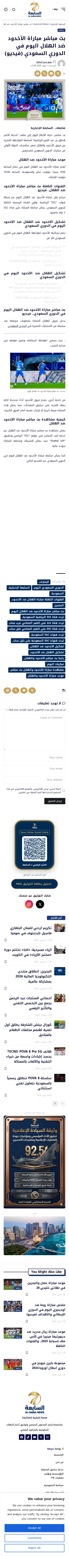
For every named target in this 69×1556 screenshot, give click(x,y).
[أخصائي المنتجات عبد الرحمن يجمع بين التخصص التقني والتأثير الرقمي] (59, 998)
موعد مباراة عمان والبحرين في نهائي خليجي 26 (46, 1285)
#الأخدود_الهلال (52, 291)
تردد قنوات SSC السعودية (47, 634)
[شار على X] (40, 904)
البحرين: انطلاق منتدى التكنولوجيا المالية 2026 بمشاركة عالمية (33, 976)
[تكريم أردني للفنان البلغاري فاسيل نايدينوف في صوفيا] (59, 928)
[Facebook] (21, 1437)
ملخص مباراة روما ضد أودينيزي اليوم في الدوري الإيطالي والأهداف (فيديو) (45, 1309)
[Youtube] (34, 1437)
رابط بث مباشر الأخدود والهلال (44, 658)
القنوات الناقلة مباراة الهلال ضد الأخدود (38, 599)
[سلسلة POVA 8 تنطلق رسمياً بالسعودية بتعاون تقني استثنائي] (59, 1078)
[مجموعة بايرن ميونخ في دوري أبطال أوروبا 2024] (13, 1364)
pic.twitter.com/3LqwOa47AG (27, 291)
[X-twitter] (41, 1437)
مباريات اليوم (55, 664)
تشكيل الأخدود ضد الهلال (47, 646)
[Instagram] (47, 1437)
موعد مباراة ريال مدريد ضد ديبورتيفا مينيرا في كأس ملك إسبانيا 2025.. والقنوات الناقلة (45, 1338)
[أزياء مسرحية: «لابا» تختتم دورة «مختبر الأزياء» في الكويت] (59, 949)
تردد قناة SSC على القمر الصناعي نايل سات (36, 628)
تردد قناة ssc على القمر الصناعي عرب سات (36, 622)
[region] (34, 1524)
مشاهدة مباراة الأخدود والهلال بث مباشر (37, 669)
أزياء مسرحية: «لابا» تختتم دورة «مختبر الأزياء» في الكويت (28, 952)
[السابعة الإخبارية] (34, 9)
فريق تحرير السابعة (44, 62)
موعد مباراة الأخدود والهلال (46, 675)
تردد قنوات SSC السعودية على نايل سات (38, 640)
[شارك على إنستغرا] (29, 904)
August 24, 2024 (52, 264)
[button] (62, 9)
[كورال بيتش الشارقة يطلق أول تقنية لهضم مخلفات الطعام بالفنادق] (59, 1024)
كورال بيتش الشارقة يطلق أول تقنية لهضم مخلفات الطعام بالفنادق (28, 1029)
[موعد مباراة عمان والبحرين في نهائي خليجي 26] (13, 1284)
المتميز (59, 605)
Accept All (34, 1528)
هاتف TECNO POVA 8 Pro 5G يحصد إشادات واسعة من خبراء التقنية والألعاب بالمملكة (29, 1056)
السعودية (58, 593)
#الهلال (32, 283)
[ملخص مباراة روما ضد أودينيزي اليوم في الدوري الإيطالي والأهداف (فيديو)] (13, 1306)
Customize (34, 1538)
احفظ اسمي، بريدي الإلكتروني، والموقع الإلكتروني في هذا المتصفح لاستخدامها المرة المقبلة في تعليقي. (34, 790)
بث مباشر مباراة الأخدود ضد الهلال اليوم (38, 611)
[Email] (51, 73)
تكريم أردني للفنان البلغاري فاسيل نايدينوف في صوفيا (31, 930)
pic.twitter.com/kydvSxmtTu (31, 254)
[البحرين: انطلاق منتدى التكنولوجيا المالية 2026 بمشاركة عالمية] (59, 971)
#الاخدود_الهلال (28, 251)
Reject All (34, 1547)
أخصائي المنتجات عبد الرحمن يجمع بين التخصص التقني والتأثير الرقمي (30, 1003)
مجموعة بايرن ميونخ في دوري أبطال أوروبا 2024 (48, 1365)
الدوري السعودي (17, 326)
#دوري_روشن (53, 254)
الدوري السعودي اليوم (49, 587)
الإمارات (44, 581)
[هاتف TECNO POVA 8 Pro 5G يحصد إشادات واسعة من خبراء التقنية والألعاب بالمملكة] (59, 1051)
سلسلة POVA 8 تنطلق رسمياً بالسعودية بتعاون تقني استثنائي (29, 1083)
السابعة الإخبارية (19, 587)
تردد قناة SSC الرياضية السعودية (43, 617)
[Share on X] (58, 73)
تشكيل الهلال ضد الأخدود (47, 652)
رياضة (61, 30)
